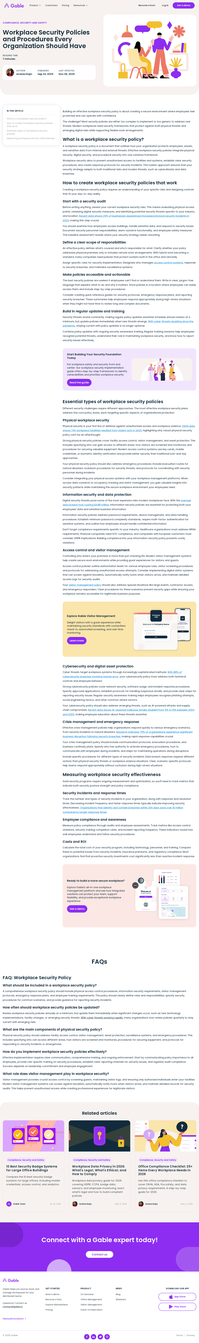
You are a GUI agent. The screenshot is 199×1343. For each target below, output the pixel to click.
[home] (14, 5)
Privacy (191, 1335)
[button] (35, 5)
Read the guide (79, 382)
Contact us (99, 1254)
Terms (179, 1335)
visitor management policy (85, 585)
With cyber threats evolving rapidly (102, 1017)
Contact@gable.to (13, 1306)
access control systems (168, 262)
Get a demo (77, 908)
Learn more (77, 640)
